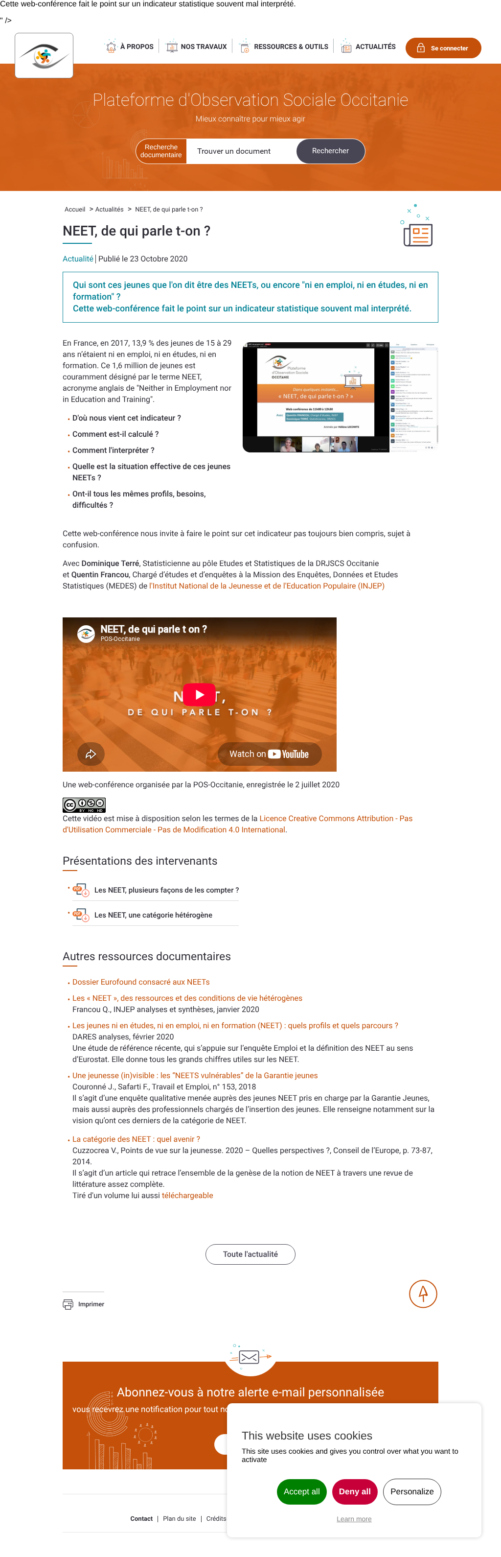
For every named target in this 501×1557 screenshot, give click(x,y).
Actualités (109, 210)
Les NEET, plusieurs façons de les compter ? (166, 890)
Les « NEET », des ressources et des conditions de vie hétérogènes (187, 998)
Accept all (302, 1491)
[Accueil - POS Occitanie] (44, 55)
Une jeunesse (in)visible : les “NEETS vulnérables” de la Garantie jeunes (195, 1075)
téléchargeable (187, 1195)
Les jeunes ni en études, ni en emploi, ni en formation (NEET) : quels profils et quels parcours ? (235, 1025)
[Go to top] (423, 1294)
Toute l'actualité (250, 1254)
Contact (142, 1519)
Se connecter (449, 48)
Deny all (355, 1491)
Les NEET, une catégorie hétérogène (153, 915)
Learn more (354, 1519)
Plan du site (179, 1519)
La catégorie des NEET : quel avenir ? (136, 1139)
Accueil (75, 210)
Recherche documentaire (161, 151)
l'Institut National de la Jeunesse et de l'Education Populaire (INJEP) (267, 585)
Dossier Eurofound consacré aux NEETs (141, 982)
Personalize (412, 1491)
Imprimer (91, 1305)
